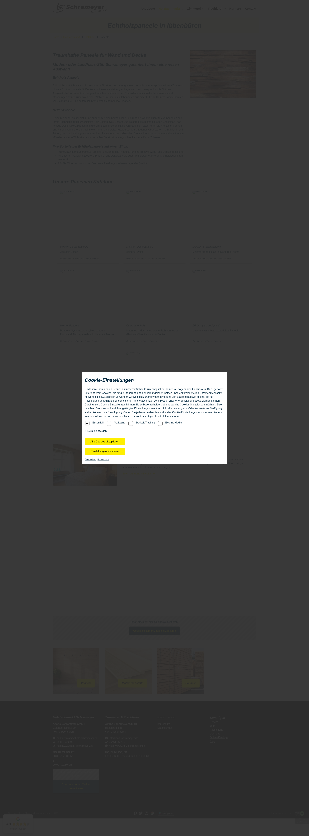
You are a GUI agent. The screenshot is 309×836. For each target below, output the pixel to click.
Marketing (119, 422)
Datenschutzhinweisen (110, 416)
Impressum (103, 459)
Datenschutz (90, 459)
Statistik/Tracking (145, 422)
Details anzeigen (97, 431)
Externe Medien (174, 422)
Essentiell (98, 422)
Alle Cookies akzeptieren (104, 441)
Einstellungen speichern (105, 451)
